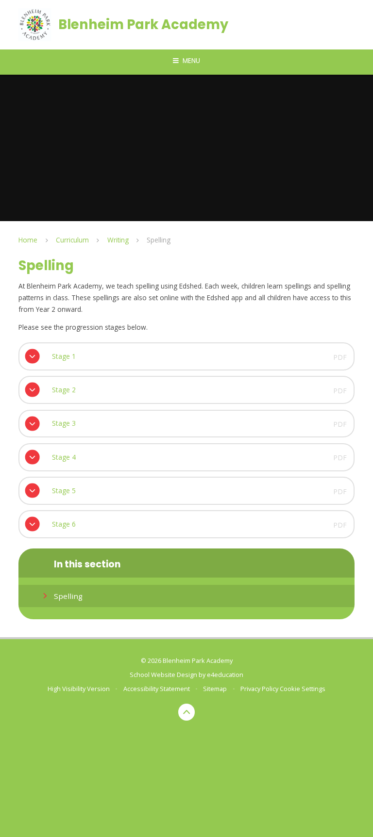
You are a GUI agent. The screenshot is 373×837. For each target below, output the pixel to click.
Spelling (158, 239)
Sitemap (215, 688)
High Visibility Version (79, 688)
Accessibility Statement (156, 688)
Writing (118, 239)
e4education (225, 674)
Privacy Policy (259, 688)
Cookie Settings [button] (302, 688)
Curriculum (72, 239)
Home (27, 239)
